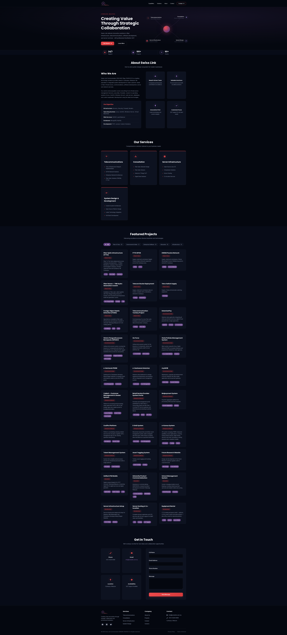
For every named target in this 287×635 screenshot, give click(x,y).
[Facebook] (102, 624)
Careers (147, 623)
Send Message (166, 594)
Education (164, 244)
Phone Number (153, 568)
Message (151, 576)
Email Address (153, 560)
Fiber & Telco (117, 244)
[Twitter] (110, 624)
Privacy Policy (171, 631)
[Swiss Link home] (105, 3)
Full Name (152, 552)
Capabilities (151, 3)
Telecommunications (129, 615)
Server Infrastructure (129, 621)
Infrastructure (177, 244)
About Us (147, 615)
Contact (172, 3)
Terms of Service (181, 631)
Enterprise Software (150, 244)
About (166, 3)
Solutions (159, 3)
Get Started (106, 43)
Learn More (121, 43)
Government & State (132, 244)
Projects (147, 618)
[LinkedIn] (106, 624)
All (107, 244)
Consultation (126, 618)
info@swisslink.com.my (132, 559)
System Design (127, 623)
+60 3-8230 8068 (174, 618)
